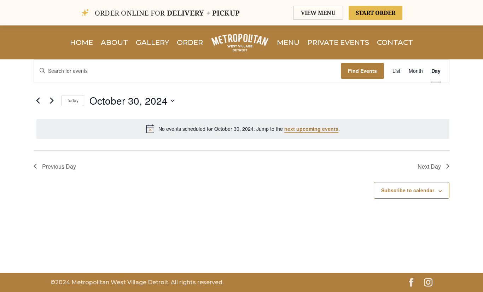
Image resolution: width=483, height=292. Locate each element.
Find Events (362, 70)
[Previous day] (38, 101)
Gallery (152, 42)
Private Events (338, 42)
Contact (395, 42)
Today (72, 100)
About (114, 42)
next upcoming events (311, 128)
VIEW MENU (318, 13)
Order (190, 42)
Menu (288, 42)
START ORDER (375, 13)
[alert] (242, 129)
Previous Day (59, 166)
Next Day (429, 166)
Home (81, 42)
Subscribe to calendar (407, 190)
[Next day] (51, 101)
